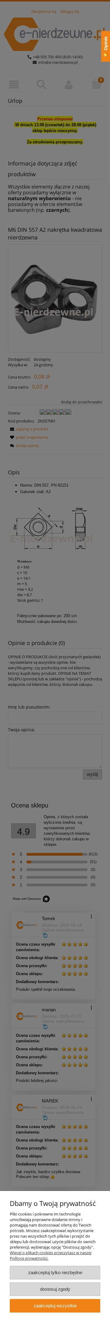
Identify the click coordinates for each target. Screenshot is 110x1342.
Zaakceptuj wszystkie (55, 1305)
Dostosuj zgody (55, 1289)
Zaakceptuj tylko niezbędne (55, 1272)
